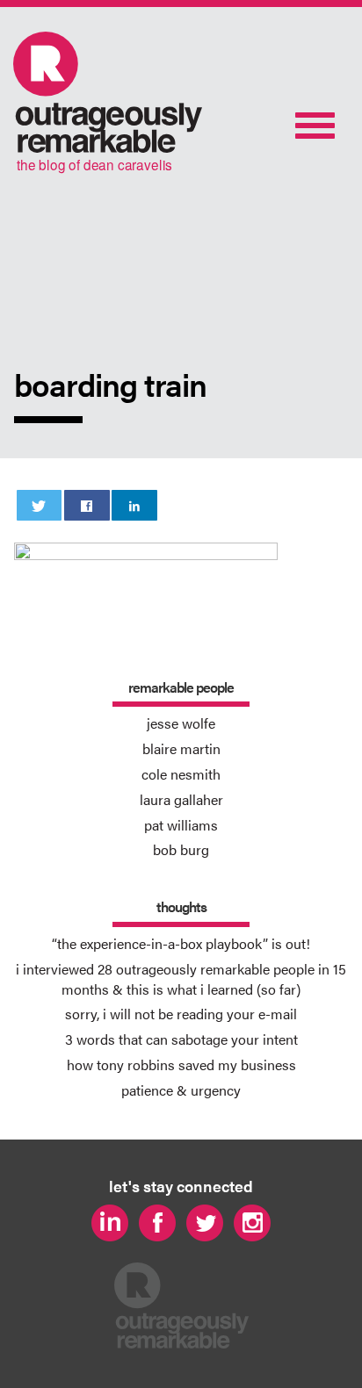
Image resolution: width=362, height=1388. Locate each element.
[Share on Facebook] (87, 505)
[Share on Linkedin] (134, 505)
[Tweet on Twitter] (39, 505)
